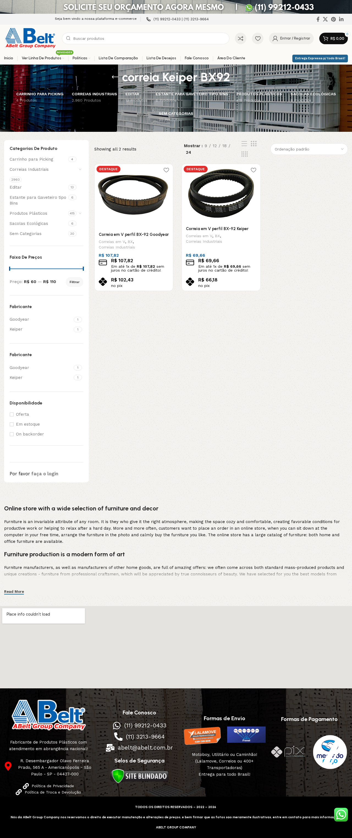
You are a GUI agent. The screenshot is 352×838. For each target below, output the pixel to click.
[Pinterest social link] (333, 19)
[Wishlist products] (257, 38)
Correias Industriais (29, 169)
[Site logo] (30, 38)
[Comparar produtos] (240, 38)
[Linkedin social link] (341, 19)
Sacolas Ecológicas (29, 223)
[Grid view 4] (244, 154)
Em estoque (28, 424)
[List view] (244, 144)
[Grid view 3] (253, 144)
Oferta (22, 414)
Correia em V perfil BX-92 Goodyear (134, 234)
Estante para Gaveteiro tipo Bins (38, 200)
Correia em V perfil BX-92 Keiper (217, 228)
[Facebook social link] (318, 19)
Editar (16, 187)
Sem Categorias (26, 233)
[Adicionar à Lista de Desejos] (166, 170)
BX (130, 241)
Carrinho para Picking (31, 159)
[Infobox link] (177, 19)
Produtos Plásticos (28, 213)
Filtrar (74, 282)
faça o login (44, 473)
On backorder (30, 434)
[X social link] (325, 19)
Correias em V (112, 241)
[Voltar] (115, 77)
